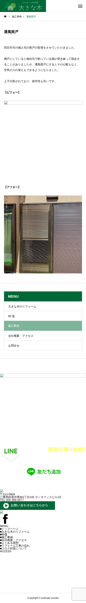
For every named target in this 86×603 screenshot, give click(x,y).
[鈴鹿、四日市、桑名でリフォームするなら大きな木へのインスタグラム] (1, 512)
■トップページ (9, 528)
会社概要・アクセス (20, 335)
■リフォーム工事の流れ (15, 545)
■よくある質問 (9, 542)
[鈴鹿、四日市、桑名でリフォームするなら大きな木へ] (1, 491)
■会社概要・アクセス (13, 540)
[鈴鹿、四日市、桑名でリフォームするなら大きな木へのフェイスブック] (5, 523)
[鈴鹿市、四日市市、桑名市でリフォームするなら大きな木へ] (23, 6)
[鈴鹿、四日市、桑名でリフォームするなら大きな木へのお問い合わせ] (27, 508)
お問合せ (13, 345)
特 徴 (11, 316)
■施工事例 (6, 537)
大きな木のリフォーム (22, 306)
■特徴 (3, 534)
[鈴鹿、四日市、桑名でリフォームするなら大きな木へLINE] (43, 487)
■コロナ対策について (13, 548)
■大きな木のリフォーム (15, 531)
